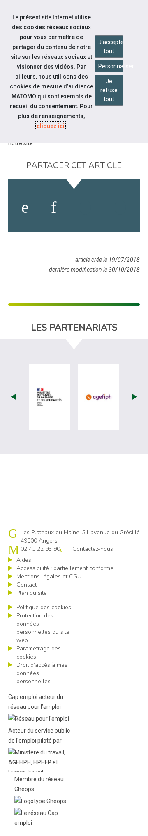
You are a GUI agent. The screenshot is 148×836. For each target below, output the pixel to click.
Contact (26, 585)
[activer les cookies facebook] (25, 207)
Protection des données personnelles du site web (42, 628)
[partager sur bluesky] (120, 207)
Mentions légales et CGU (48, 576)
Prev (13, 397)
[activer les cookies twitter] (85, 207)
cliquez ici (51, 126)
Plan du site (31, 593)
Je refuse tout (109, 90)
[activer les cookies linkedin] (53, 207)
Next (134, 397)
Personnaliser (110, 66)
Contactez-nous (92, 549)
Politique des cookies (43, 607)
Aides (23, 560)
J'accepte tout (110, 46)
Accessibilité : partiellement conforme (64, 568)
